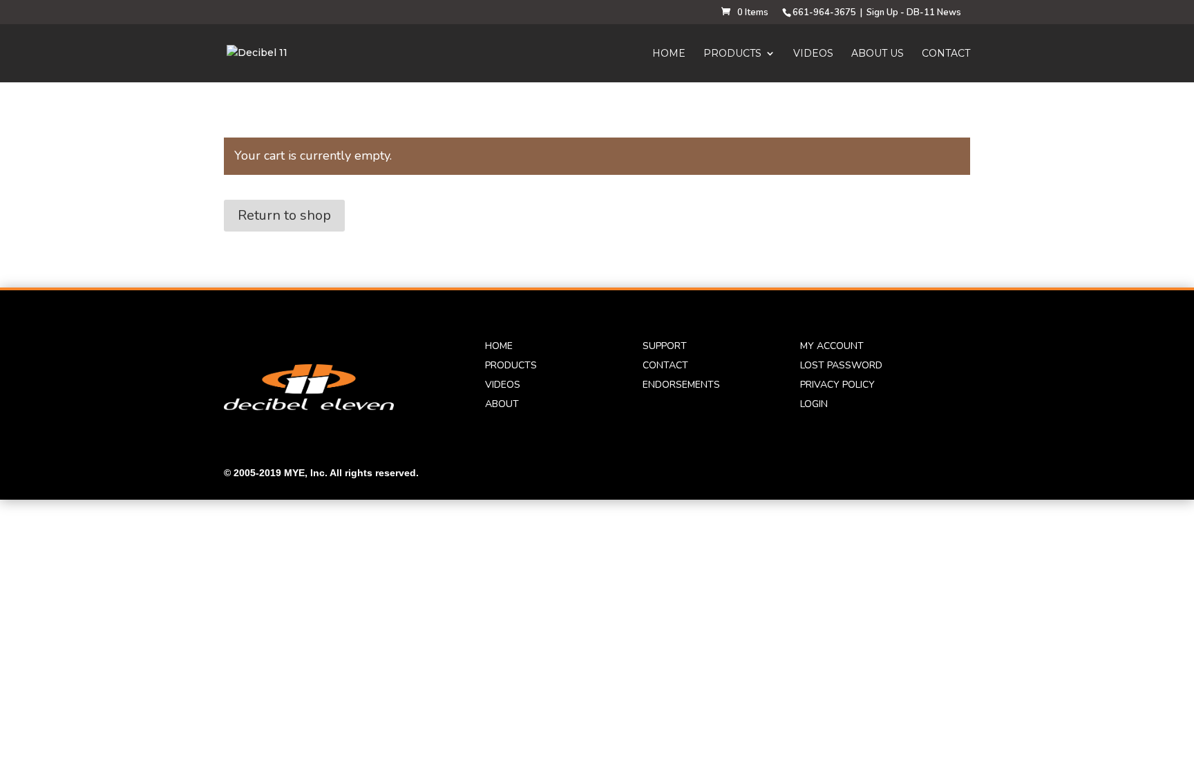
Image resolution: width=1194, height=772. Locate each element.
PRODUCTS (511, 365)
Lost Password (841, 365)
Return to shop (284, 215)
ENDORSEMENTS (681, 384)
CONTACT (665, 365)
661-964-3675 (824, 12)
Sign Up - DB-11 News (913, 12)
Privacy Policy (837, 384)
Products (732, 53)
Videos (813, 53)
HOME (499, 345)
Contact (946, 53)
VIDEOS (502, 384)
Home (668, 53)
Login (814, 404)
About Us (877, 53)
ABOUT (502, 404)
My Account (832, 345)
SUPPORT (665, 345)
